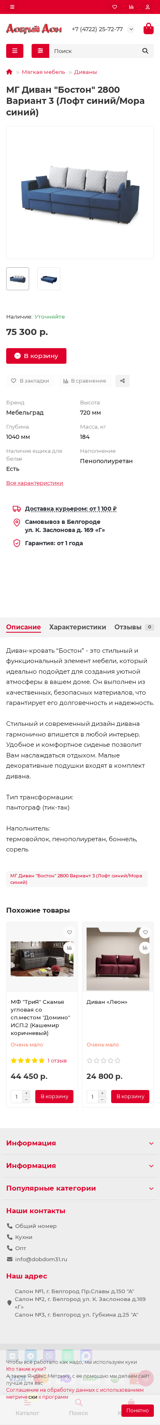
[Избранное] (114, 6)
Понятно (137, 1410)
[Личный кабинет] (148, 6)
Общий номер (36, 1226)
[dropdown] (12, 6)
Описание (23, 627)
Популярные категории (51, 1188)
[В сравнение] (69, 948)
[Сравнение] (131, 6)
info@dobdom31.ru (41, 1259)
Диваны (85, 72)
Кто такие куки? (26, 1369)
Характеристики (77, 627)
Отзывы (132, 627)
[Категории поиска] (40, 51)
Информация (31, 1143)
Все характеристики (34, 483)
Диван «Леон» (107, 1001)
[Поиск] (145, 50)
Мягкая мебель (43, 72)
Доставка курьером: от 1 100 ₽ (71, 508)
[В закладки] (69, 932)
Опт (20, 1248)
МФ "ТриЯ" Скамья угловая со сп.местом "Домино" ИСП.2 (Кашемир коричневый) (40, 1017)
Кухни (23, 1237)
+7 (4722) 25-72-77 (97, 29)
